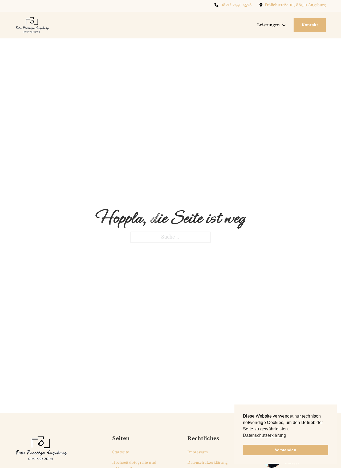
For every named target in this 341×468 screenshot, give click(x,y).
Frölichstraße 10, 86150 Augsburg (295, 4)
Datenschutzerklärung (207, 462)
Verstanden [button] (285, 450)
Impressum (197, 452)
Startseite (120, 452)
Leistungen (268, 24)
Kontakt (310, 24)
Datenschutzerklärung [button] (264, 435)
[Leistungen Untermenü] (284, 25)
